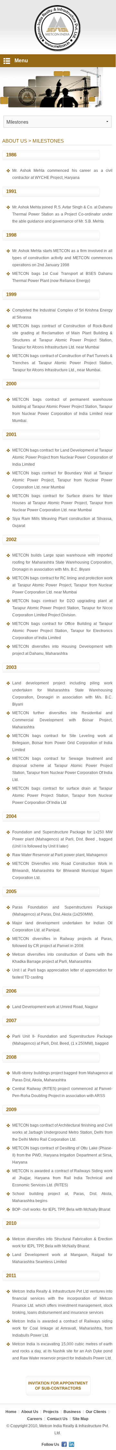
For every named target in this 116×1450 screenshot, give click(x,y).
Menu (21, 60)
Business (72, 1412)
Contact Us (57, 1419)
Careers (34, 1419)
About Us (29, 1412)
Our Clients (96, 1412)
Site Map (80, 1419)
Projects (51, 1412)
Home (10, 1412)
